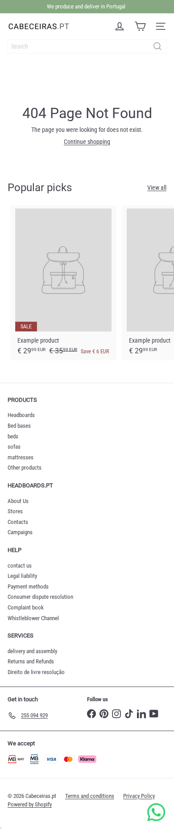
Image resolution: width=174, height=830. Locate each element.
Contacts (18, 522)
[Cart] (140, 26)
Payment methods (28, 586)
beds (13, 436)
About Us (18, 501)
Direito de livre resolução (36, 672)
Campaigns (20, 532)
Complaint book (26, 607)
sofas (14, 446)
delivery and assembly (32, 651)
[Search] (157, 46)
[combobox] (87, 46)
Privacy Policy (139, 796)
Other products (24, 467)
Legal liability (22, 575)
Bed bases (19, 425)
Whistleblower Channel (33, 618)
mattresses (20, 457)
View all (156, 187)
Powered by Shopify (30, 804)
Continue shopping (87, 141)
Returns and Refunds (31, 661)
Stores (15, 511)
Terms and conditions (89, 796)
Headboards (21, 415)
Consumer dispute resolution (40, 596)
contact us (20, 565)
